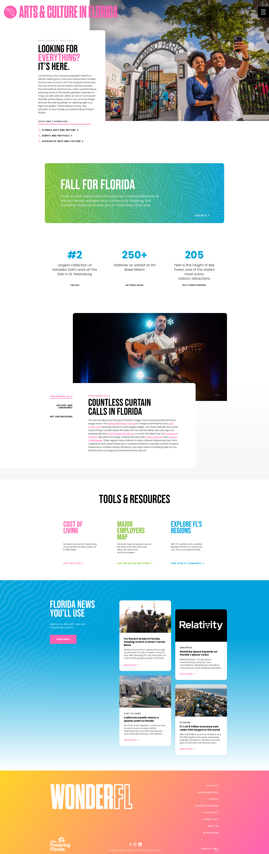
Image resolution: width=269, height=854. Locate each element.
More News (63, 639)
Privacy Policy (154, 850)
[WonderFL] (10, 12)
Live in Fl (200, 215)
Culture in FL (52, 40)
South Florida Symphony (120, 433)
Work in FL (213, 785)
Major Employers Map (131, 531)
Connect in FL (211, 819)
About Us (213, 826)
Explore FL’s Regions (186, 528)
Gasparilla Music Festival (122, 423)
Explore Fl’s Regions (207, 805)
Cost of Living (73, 528)
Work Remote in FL (208, 792)
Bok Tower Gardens (194, 285)
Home (41, 40)
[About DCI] (216, 850)
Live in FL (214, 799)
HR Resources (211, 832)
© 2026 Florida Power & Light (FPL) (127, 850)
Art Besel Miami (134, 285)
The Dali (74, 285)
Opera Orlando (154, 437)
